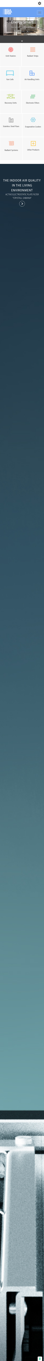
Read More (10, 31)
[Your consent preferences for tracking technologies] (40, 1359)
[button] (3, 26)
